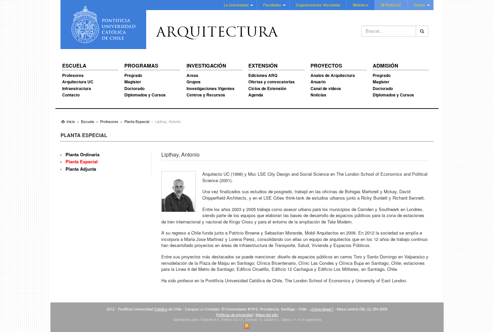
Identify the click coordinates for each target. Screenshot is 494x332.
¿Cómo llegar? (321, 309)
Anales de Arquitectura (333, 75)
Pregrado (133, 75)
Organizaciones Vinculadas (318, 4)
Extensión (263, 66)
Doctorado (134, 88)
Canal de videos (326, 88)
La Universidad (236, 4)
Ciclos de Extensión (267, 88)
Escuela (74, 66)
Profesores (73, 75)
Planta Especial (82, 161)
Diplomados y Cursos (145, 95)
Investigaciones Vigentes (211, 88)
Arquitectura (217, 33)
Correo (419, 4)
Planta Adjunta (81, 169)
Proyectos (326, 66)
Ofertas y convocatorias (271, 82)
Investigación (206, 66)
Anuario (318, 82)
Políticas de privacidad (234, 314)
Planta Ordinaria (82, 154)
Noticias (318, 95)
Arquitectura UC (77, 82)
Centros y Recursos (206, 95)
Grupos (194, 82)
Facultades (272, 4)
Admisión (385, 66)
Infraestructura (76, 88)
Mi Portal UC (391, 4)
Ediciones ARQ (262, 75)
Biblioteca (360, 4)
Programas (141, 66)
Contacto (71, 95)
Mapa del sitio (267, 314)
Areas (192, 75)
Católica (160, 309)
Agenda (255, 95)
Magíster (132, 82)
